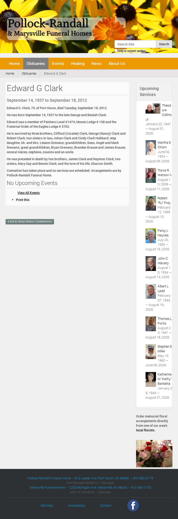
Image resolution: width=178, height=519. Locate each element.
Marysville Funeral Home (47, 487)
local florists (145, 430)
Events (58, 63)
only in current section (132, 51)
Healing (78, 63)
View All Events (29, 193)
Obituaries (36, 63)
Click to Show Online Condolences (30, 221)
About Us (116, 63)
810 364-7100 (141, 487)
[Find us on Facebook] (133, 505)
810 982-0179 (143, 478)
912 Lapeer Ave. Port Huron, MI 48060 (102, 478)
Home (14, 63)
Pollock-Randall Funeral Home (49, 478)
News (97, 63)
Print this (22, 199)
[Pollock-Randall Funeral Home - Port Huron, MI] (68, 21)
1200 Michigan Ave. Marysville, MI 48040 (98, 487)
